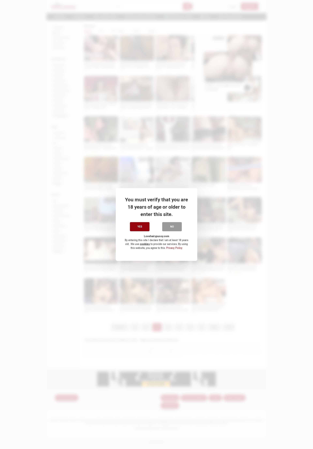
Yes (139, 226)
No (172, 226)
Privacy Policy (174, 247)
